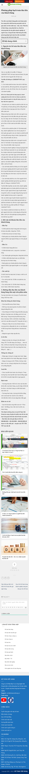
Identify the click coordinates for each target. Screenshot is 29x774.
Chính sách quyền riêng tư (8, 727)
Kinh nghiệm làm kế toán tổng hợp (13, 668)
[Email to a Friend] (8, 578)
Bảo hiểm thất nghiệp (10, 662)
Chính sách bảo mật (6, 719)
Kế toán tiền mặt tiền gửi (10, 632)
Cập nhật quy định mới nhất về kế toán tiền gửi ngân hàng (7, 587)
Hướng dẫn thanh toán (7, 722)
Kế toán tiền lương (9, 648)
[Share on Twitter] (5, 578)
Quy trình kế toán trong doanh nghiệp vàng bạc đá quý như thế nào (22, 587)
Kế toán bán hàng (9, 629)
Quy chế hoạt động (6, 717)
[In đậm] (3, 607)
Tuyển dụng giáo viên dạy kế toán (10, 711)
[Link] (18, 607)
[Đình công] (9, 607)
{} (20, 607)
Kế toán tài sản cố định (10, 645)
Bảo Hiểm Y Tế (8, 658)
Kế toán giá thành (9, 652)
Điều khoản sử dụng (6, 714)
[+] (22, 607)
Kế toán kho (7, 642)
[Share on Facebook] (2, 578)
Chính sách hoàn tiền (6, 725)
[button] (2, 5)
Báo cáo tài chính (9, 665)
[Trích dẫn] (14, 607)
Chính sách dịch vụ (6, 730)
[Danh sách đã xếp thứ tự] (10, 607)
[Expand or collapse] (26, 41)
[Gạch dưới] (7, 607)
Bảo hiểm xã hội (8, 655)
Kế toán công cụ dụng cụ (11, 636)
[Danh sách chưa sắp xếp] (12, 607)
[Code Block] (16, 607)
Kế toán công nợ (9, 639)
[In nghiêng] (5, 607)
